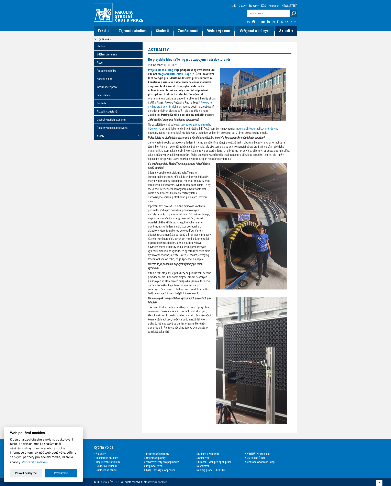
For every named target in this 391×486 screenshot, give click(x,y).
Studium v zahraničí (208, 453)
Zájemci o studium (132, 31)
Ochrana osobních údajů (261, 462)
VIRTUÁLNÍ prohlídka (258, 453)
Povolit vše (61, 473)
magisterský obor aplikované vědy (255, 128)
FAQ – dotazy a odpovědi (160, 470)
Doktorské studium (107, 466)
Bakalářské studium (107, 457)
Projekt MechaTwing (160, 70)
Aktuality (286, 31)
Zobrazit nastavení (35, 462)
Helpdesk (274, 5)
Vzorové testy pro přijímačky (162, 462)
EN (295, 21)
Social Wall (203, 457)
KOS (263, 5)
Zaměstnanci (188, 31)
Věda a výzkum (218, 31)
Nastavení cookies (155, 482)
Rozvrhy (254, 5)
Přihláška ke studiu (106, 470)
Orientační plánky (156, 457)
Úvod (96, 39)
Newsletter (203, 466)
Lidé (234, 5)
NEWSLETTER (289, 5)
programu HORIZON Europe (174, 74)
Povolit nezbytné (26, 473)
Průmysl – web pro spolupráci (214, 462)
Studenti (162, 31)
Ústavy (243, 5)
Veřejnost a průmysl (255, 31)
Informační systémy (157, 453)
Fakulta (103, 31)
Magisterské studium (108, 462)
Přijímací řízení (154, 466)
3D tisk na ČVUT (256, 457)
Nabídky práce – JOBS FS (211, 470)
